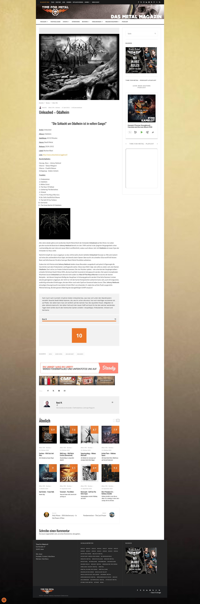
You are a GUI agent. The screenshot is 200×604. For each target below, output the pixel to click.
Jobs (63, 2)
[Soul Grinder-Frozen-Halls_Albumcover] (48, 473)
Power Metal (106, 574)
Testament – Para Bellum (67, 492)
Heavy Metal (96, 564)
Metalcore (104, 569)
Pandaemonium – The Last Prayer (94, 514)
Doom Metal (109, 559)
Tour (97, 582)
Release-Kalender (112, 21)
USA (102, 582)
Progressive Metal (89, 577)
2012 (51, 354)
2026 (116, 551)
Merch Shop (95, 2)
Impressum (57, 595)
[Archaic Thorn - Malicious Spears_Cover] (110, 435)
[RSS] (151, 2)
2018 (110, 548)
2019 (116, 548)
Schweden (85, 579)
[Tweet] (53, 391)
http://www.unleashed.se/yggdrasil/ (55, 155)
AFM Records (86, 553)
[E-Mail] (64, 391)
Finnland (93, 561)
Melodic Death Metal (89, 566)
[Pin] (59, 391)
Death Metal (59, 354)
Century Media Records (91, 556)
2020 (83, 551)
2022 (94, 551)
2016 (99, 548)
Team (52, 2)
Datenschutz (64, 595)
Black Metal (98, 553)
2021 (88, 551)
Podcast (125, 21)
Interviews (76, 21)
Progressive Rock (104, 577)
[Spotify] (149, 2)
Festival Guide (55, 21)
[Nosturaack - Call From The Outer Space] (89, 473)
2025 (110, 551)
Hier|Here (51, 556)
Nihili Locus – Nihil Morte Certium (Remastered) (67, 454)
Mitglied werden (78, 2)
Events (65, 21)
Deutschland (98, 559)
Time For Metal (87, 582)
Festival (85, 561)
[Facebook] (138, 2)
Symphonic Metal (97, 579)
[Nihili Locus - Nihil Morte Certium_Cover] (69, 435)
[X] (141, 2)
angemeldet (50, 534)
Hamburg (102, 561)
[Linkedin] (146, 2)
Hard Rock (86, 564)
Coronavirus (107, 556)
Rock (115, 577)
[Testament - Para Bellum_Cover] (69, 473)
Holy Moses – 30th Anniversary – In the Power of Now (64, 515)
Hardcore (112, 561)
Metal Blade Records (90, 569)
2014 (88, 548)
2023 (99, 551)
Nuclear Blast (70, 354)
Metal (102, 566)
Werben (68, 2)
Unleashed (80, 354)
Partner (58, 2)
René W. (44, 107)
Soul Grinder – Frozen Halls (46, 492)
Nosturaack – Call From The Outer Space (88, 493)
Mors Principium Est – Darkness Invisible (108, 493)
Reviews (85, 21)
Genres (87, 2)
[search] (155, 33)
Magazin (43, 21)
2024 (105, 551)
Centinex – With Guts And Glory (46, 454)
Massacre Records (110, 564)
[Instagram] (143, 2)
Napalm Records (88, 572)
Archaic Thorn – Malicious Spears (109, 454)
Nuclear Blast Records (90, 574)
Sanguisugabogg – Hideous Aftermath (88, 454)
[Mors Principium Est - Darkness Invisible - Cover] (110, 473)
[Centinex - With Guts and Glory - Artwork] (48, 435)
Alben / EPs (51, 107)
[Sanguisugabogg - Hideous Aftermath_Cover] (89, 435)
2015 (94, 548)
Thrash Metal (112, 579)
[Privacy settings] (4, 600)
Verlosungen (96, 21)
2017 (105, 548)
